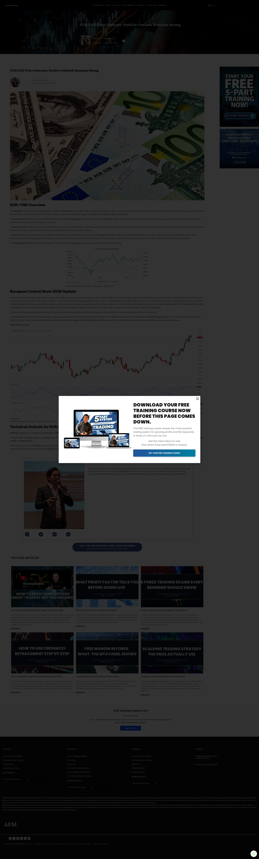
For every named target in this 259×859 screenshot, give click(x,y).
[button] (197, 398)
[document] (129, 429)
